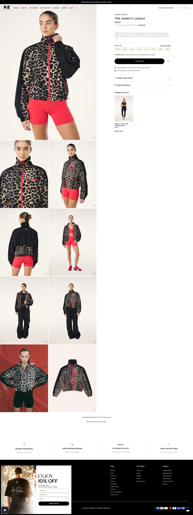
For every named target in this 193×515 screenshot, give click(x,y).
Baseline (56, 8)
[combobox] (53, 498)
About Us (139, 470)
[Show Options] (67, 498)
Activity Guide (167, 478)
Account (113, 470)
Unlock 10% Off (54, 503)
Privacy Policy (115, 495)
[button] (96, 421)
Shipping (113, 478)
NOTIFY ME (139, 61)
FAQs (112, 473)
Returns (113, 481)
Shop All (24, 8)
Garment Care (115, 486)
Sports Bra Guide (167, 473)
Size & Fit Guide (165, 45)
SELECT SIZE (119, 131)
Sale (71, 8)
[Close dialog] (70, 467)
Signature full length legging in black (121, 124)
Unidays (139, 476)
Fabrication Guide (168, 481)
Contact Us (114, 476)
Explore (165, 466)
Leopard (64, 8)
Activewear (34, 8)
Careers (139, 478)
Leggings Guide (167, 470)
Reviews (165, 484)
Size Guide (114, 484)
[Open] (5, 510)
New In (16, 8)
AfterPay (113, 489)
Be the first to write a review (96, 422)
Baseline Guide (167, 476)
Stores (138, 473)
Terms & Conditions (116, 492)
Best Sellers (45, 8)
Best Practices (141, 481)
